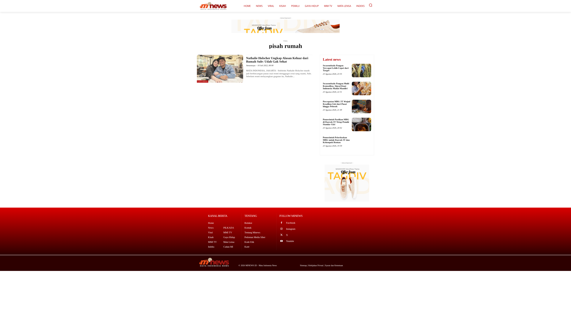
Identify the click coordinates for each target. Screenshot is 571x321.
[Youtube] (281, 241)
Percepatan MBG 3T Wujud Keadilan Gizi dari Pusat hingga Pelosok (336, 104)
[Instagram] (281, 229)
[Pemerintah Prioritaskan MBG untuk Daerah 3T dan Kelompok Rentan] (361, 142)
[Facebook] (281, 223)
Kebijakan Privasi (316, 265)
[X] (281, 235)
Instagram (290, 229)
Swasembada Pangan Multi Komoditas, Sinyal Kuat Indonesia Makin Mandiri (336, 86)
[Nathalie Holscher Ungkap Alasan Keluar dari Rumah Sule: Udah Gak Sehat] (220, 69)
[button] (370, 5)
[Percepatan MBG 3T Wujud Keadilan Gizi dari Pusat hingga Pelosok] (361, 106)
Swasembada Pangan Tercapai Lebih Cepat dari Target (336, 68)
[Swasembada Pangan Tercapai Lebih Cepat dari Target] (361, 70)
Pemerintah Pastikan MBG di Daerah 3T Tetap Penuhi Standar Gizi (336, 122)
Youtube (290, 241)
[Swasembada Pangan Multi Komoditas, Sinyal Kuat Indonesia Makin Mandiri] (361, 88)
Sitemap (303, 265)
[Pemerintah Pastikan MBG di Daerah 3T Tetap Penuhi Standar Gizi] (361, 124)
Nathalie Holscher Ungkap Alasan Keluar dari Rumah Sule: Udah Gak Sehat (277, 59)
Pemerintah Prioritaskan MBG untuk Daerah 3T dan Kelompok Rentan (336, 140)
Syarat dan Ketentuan (334, 265)
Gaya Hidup (202, 81)
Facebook (290, 223)
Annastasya (250, 65)
